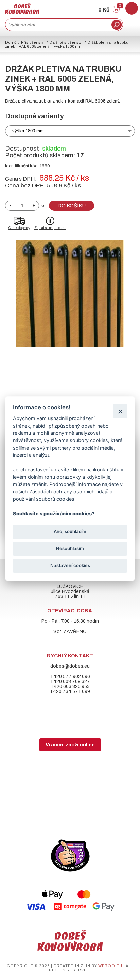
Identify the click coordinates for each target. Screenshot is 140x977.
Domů (10, 42)
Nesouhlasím (70, 548)
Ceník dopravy (19, 228)
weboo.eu (110, 966)
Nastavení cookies (70, 565)
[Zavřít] (120, 411)
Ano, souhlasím (70, 531)
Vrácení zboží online (70, 744)
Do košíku (71, 205)
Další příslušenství (66, 42)
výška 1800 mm (28, 130)
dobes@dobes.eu (70, 666)
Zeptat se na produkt (50, 228)
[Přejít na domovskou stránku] (22, 12)
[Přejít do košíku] (116, 11)
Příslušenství (33, 42)
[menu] (131, 8)
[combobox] (57, 24)
